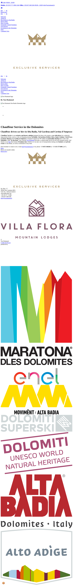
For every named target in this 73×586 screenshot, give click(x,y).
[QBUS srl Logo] (36, 263)
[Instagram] (2, 2)
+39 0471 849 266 (31, 5)
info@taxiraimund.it (49, 5)
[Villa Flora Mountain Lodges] (36, 238)
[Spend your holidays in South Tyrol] (36, 584)
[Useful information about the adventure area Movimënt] (36, 414)
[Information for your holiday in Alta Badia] (36, 528)
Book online (4, 21)
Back (2, 148)
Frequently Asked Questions (9, 25)
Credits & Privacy (6, 242)
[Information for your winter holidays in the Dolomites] (36, 431)
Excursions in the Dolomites (9, 28)
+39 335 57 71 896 (10, 5)
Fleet (2, 29)
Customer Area (5, 31)
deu (2, 10)
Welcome (3, 17)
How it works (4, 23)
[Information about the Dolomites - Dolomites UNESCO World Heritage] (36, 473)
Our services (4, 26)
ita (6, 10)
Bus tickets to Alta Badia (8, 20)
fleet (9, 142)
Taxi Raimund (30, 140)
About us (3, 18)
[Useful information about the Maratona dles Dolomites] (36, 384)
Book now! (4, 12)
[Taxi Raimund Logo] (36, 68)
